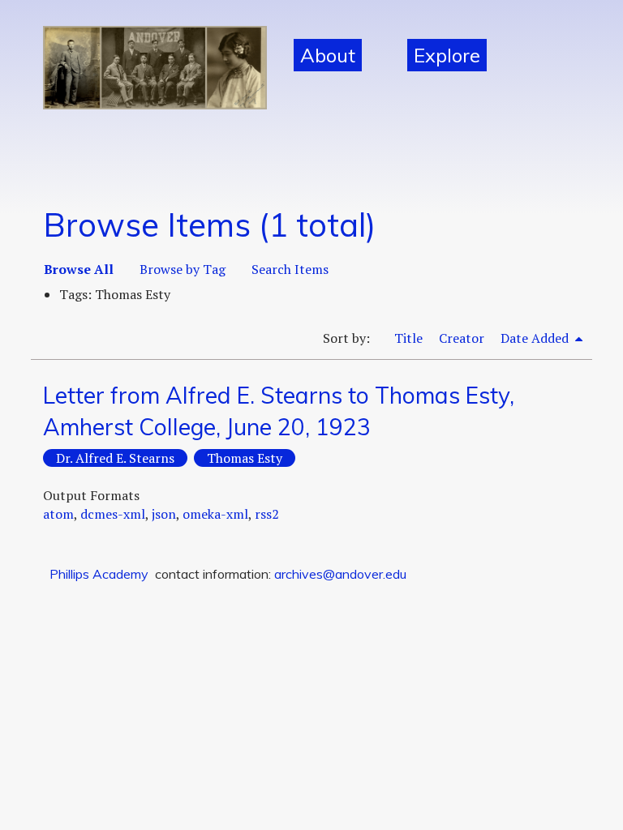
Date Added (536, 338)
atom (58, 514)
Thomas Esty (244, 458)
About (327, 55)
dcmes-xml (112, 514)
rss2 (267, 514)
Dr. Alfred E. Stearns (115, 458)
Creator (461, 338)
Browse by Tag (183, 269)
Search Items (290, 269)
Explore (447, 55)
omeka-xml (215, 514)
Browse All (79, 269)
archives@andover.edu (340, 574)
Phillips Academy (98, 574)
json (164, 514)
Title (408, 338)
